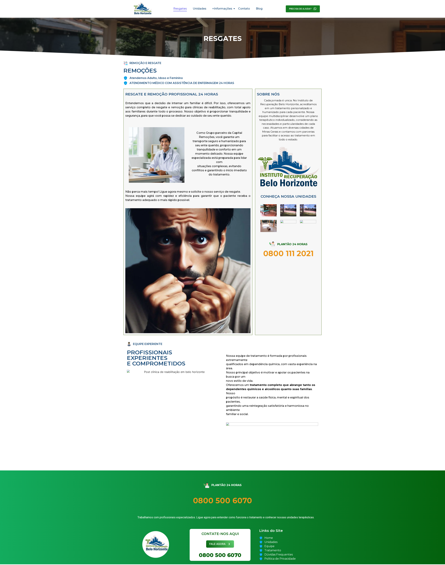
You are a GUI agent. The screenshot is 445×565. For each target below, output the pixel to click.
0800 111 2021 (288, 253)
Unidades (199, 8)
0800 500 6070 (222, 500)
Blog (259, 8)
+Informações (222, 8)
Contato (244, 8)
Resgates (180, 8)
